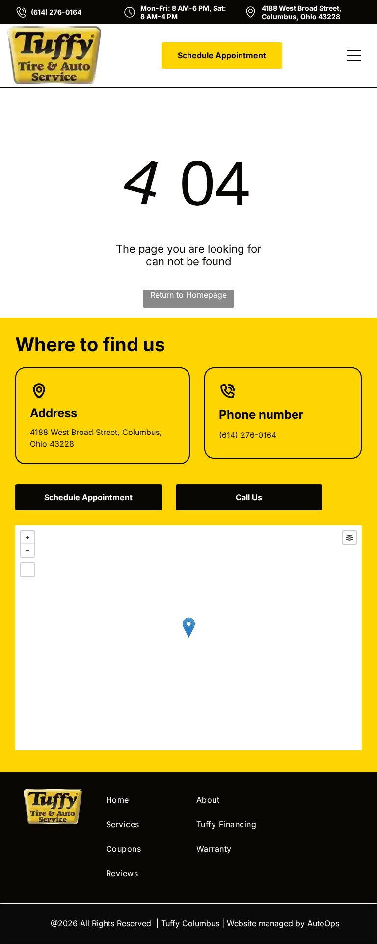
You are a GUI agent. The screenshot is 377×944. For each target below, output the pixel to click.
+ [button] (27, 537)
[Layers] (349, 537)
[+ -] (188, 637)
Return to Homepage (188, 295)
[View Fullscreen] (27, 569)
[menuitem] (143, 800)
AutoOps (323, 923)
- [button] (27, 550)
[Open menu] (354, 55)
